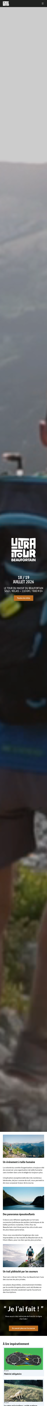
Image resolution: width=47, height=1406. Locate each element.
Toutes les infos (23, 598)
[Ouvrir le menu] (42, 3)
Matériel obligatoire (13, 1373)
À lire (6, 1371)
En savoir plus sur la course (23, 1328)
